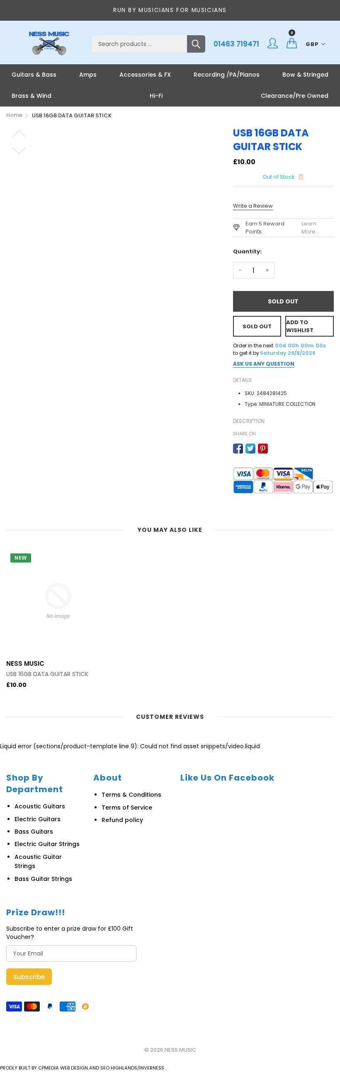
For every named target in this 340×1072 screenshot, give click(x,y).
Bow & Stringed (305, 74)
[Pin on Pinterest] (263, 449)
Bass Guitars (34, 831)
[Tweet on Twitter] (250, 449)
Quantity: (247, 251)
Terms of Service (127, 807)
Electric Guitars (38, 819)
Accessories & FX (145, 74)
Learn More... (310, 227)
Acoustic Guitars (40, 806)
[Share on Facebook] (238, 449)
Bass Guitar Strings (43, 879)
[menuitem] (34, 74)
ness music (180, 1050)
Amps (88, 74)
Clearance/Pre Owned (294, 96)
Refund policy (122, 820)
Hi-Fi (156, 96)
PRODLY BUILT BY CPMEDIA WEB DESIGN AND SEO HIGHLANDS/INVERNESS (82, 1068)
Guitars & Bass (34, 74)
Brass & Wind (31, 96)
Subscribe (29, 977)
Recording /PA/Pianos (227, 74)
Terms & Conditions (131, 795)
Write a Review (253, 206)
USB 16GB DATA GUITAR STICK (47, 674)
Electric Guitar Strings (47, 844)
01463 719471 (236, 44)
